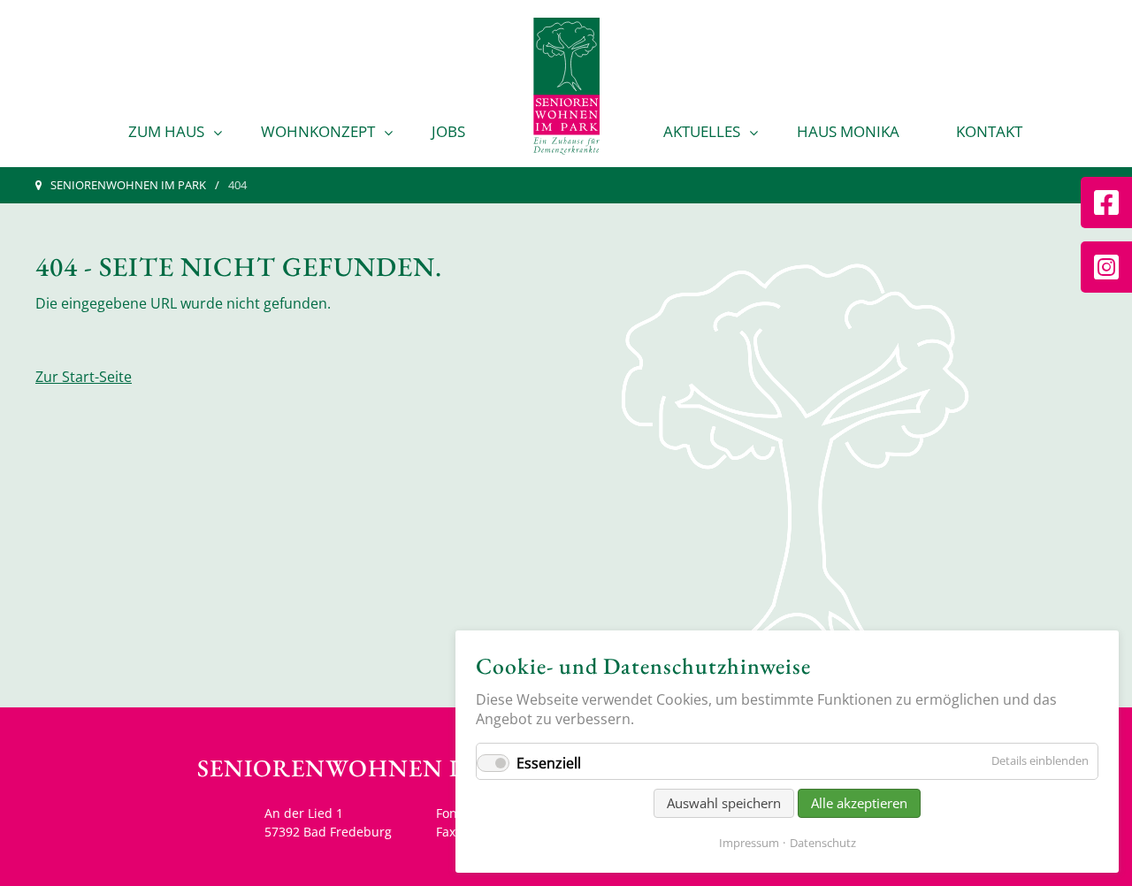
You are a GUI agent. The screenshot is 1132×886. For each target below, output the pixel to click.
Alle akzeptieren (859, 803)
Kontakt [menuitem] (989, 131)
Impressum (749, 843)
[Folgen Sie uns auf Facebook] (1106, 202)
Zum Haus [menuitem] (166, 131)
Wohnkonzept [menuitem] (318, 131)
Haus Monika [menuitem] (848, 131)
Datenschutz (823, 843)
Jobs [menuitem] (448, 131)
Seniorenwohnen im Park (128, 185)
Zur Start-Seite (83, 376)
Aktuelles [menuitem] (701, 131)
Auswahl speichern (724, 803)
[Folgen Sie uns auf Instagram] (1106, 267)
